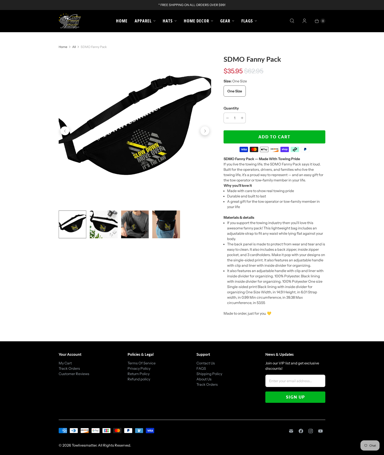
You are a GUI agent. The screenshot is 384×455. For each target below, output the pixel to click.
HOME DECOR (196, 21)
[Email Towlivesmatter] (291, 431)
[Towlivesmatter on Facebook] (301, 431)
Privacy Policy (139, 368)
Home (122, 21)
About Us (204, 379)
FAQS (201, 368)
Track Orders (69, 368)
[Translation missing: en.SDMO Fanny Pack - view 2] (103, 224)
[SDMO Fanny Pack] (135, 131)
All (74, 47)
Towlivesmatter (84, 445)
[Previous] (64, 130)
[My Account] (304, 21)
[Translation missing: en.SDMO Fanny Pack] (72, 224)
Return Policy (139, 374)
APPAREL (143, 21)
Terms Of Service (142, 363)
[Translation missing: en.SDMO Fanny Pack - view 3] (135, 224)
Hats (168, 21)
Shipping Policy (209, 374)
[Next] (204, 130)
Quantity (231, 108)
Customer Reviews (74, 374)
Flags (247, 21)
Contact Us (205, 363)
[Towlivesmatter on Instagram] (311, 431)
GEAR (225, 21)
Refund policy (139, 379)
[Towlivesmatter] (70, 21)
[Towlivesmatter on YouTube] (320, 431)
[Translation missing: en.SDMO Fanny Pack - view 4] (166, 224)
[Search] (292, 21)
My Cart (65, 363)
